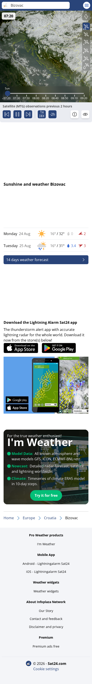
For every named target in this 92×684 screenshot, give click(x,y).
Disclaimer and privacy (46, 627)
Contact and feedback (46, 619)
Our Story (46, 611)
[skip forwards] (28, 114)
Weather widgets (46, 591)
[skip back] (7, 114)
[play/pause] (17, 114)
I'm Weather (46, 544)
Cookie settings (46, 668)
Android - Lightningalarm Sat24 (46, 563)
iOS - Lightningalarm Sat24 (46, 571)
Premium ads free (46, 646)
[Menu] (86, 5)
